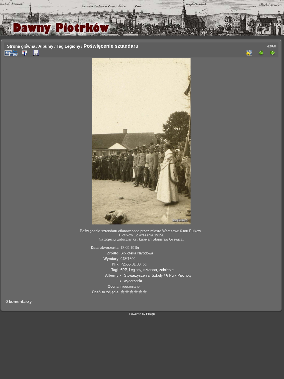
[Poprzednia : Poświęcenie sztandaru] (261, 53)
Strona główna (21, 46)
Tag (60, 46)
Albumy (45, 46)
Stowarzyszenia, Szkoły (143, 275)
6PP (123, 270)
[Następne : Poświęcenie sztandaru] (272, 53)
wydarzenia (133, 281)
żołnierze (166, 270)
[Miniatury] (249, 53)
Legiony (72, 46)
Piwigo (150, 313)
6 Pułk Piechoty (179, 275)
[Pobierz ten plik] (36, 53)
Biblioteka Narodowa (136, 253)
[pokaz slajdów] (24, 53)
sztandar (150, 270)
